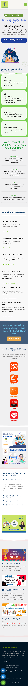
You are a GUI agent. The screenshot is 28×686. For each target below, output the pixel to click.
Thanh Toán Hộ (10, 113)
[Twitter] (15, 682)
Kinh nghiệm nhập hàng (12, 665)
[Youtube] (9, 682)
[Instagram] (18, 682)
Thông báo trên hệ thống (12, 667)
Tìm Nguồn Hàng (10, 127)
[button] (14, 480)
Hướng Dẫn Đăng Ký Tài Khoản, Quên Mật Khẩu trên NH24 (12, 496)
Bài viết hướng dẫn (11, 669)
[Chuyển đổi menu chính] (25, 4)
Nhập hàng (7, 80)
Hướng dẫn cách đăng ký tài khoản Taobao (13, 480)
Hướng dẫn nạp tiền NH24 (10, 501)
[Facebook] (12, 682)
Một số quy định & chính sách (14, 671)
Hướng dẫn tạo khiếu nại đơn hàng (12, 505)
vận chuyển (8, 96)
